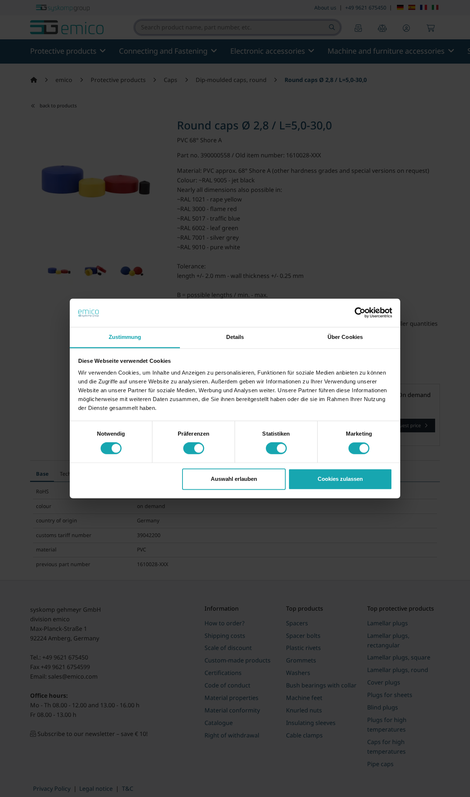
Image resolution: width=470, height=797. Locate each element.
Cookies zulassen (340, 479)
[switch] (193, 448)
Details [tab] (235, 337)
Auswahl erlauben (234, 479)
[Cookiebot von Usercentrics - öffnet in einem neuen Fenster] (360, 312)
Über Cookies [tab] (345, 337)
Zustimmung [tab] (125, 337)
